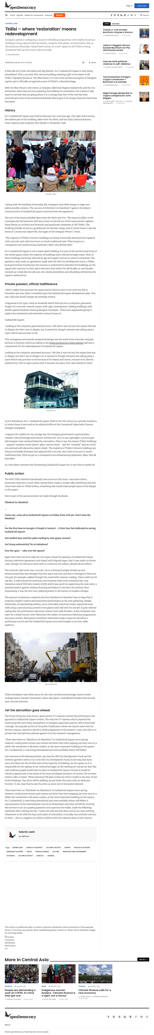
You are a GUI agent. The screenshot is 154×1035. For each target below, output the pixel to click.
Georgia (50, 856)
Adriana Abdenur (101, 996)
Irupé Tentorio (50, 999)
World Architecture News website (66, 342)
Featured (115, 24)
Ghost (39, 1032)
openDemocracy (112, 35)
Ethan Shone (110, 53)
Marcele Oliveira (14, 999)
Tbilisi (29, 852)
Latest (106, 24)
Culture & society (25, 856)
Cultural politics (53, 848)
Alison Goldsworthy (113, 67)
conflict (40, 856)
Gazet (46, 1032)
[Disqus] (51, 893)
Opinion (8, 986)
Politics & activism (82, 848)
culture (55, 852)
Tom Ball (119, 101)
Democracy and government (74, 852)
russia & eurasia (42, 852)
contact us (62, 930)
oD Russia (11, 856)
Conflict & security (34, 848)
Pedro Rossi (85, 996)
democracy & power (15, 852)
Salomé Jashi (13, 54)
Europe (67, 848)
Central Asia (11, 23)
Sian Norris (110, 101)
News (44, 986)
